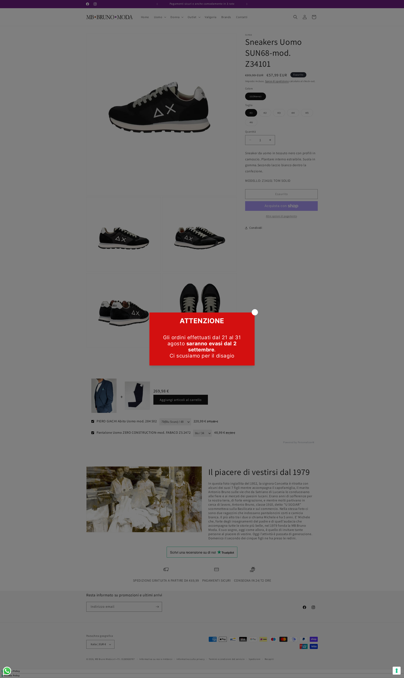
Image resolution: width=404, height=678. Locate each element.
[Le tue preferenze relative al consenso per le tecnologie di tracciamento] (397, 671)
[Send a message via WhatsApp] (7, 671)
